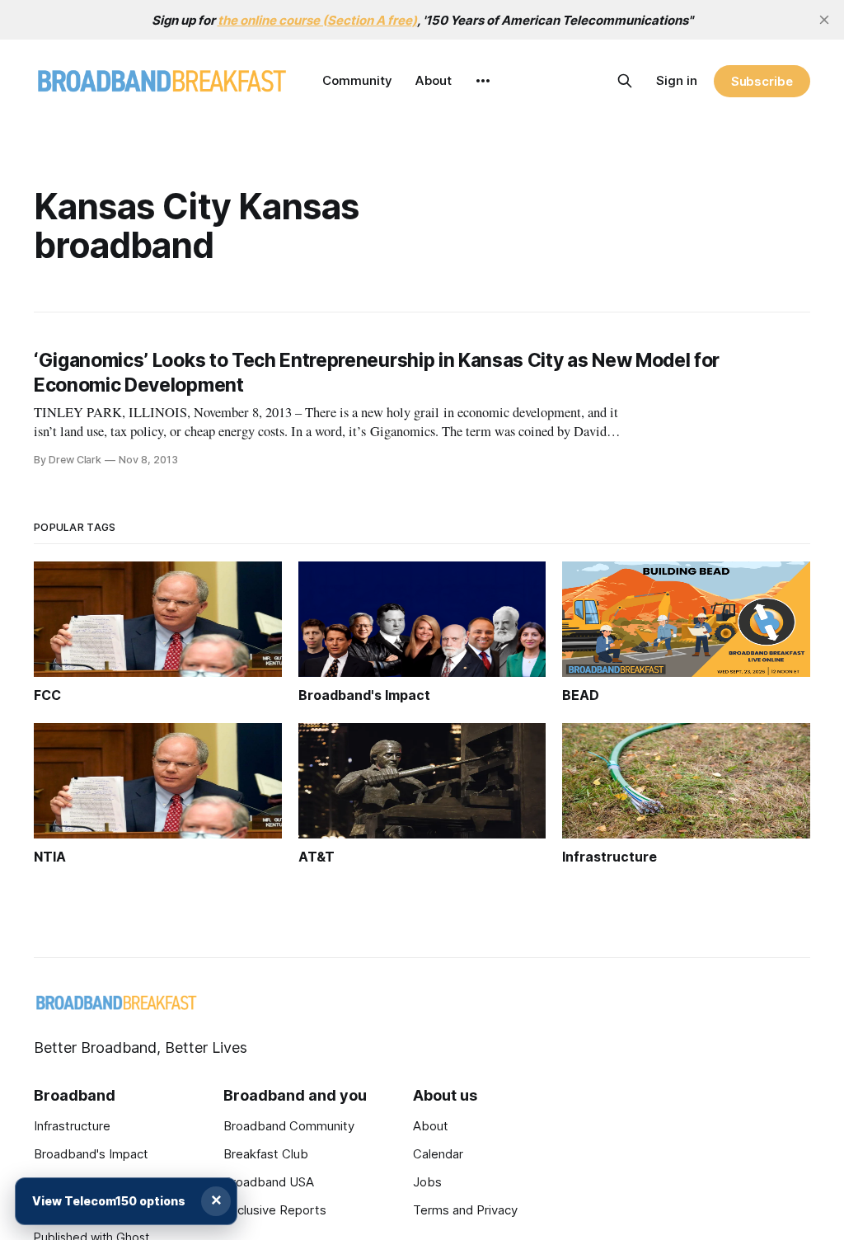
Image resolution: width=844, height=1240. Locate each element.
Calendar (438, 1154)
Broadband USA (268, 1182)
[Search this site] (625, 81)
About (433, 80)
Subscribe (762, 81)
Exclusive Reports (274, 1210)
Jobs (427, 1182)
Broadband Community (288, 1126)
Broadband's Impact (91, 1154)
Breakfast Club (265, 1154)
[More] (483, 81)
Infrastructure (72, 1126)
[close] (824, 20)
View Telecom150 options (108, 1201)
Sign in (676, 80)
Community (357, 80)
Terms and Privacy (465, 1210)
